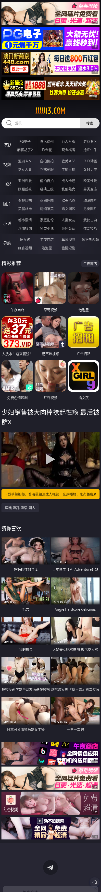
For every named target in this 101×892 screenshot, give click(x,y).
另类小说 (47, 228)
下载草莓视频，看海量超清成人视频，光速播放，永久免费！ (50, 494)
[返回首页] (95, 882)
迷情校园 (25, 228)
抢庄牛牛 (90, 149)
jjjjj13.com (50, 111)
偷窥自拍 (25, 200)
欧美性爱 (90, 180)
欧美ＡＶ (68, 161)
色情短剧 (68, 248)
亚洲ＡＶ (25, 161)
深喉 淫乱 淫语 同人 (20, 507)
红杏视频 (25, 248)
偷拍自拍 (47, 180)
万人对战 (68, 141)
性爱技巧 (90, 228)
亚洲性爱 (25, 180)
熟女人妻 (25, 169)
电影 (7, 184)
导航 (7, 243)
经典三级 (47, 189)
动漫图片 (90, 200)
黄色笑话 (68, 228)
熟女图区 (68, 208)
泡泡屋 (47, 248)
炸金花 (47, 149)
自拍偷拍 (47, 161)
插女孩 (25, 239)
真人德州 (47, 141)
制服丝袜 (25, 189)
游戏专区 (90, 141)
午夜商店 (47, 239)
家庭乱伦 (47, 220)
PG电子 (25, 141)
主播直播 (68, 169)
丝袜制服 (47, 169)
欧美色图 (68, 200)
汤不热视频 (90, 239)
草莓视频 (68, 239)
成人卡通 (68, 180)
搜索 (89, 123)
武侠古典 (90, 220)
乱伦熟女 (68, 189)
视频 (7, 164)
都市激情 (25, 220)
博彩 (7, 145)
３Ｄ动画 (90, 161)
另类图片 (90, 208)
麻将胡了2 (25, 149)
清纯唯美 (47, 208)
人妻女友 (68, 220)
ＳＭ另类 (90, 169)
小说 (7, 223)
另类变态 (90, 189)
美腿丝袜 (25, 208)
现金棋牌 (68, 149)
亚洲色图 (47, 200)
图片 (7, 203)
